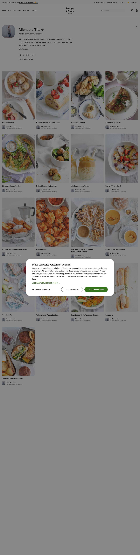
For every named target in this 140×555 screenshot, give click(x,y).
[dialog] (70, 277)
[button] (70, 283)
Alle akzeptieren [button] (96, 289)
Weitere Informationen (46, 279)
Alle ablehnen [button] (72, 289)
